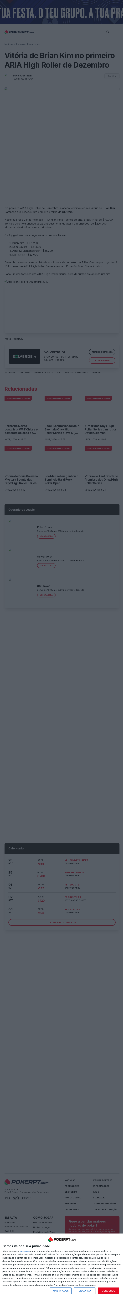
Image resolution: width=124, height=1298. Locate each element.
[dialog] (62, 1266)
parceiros (25, 1251)
